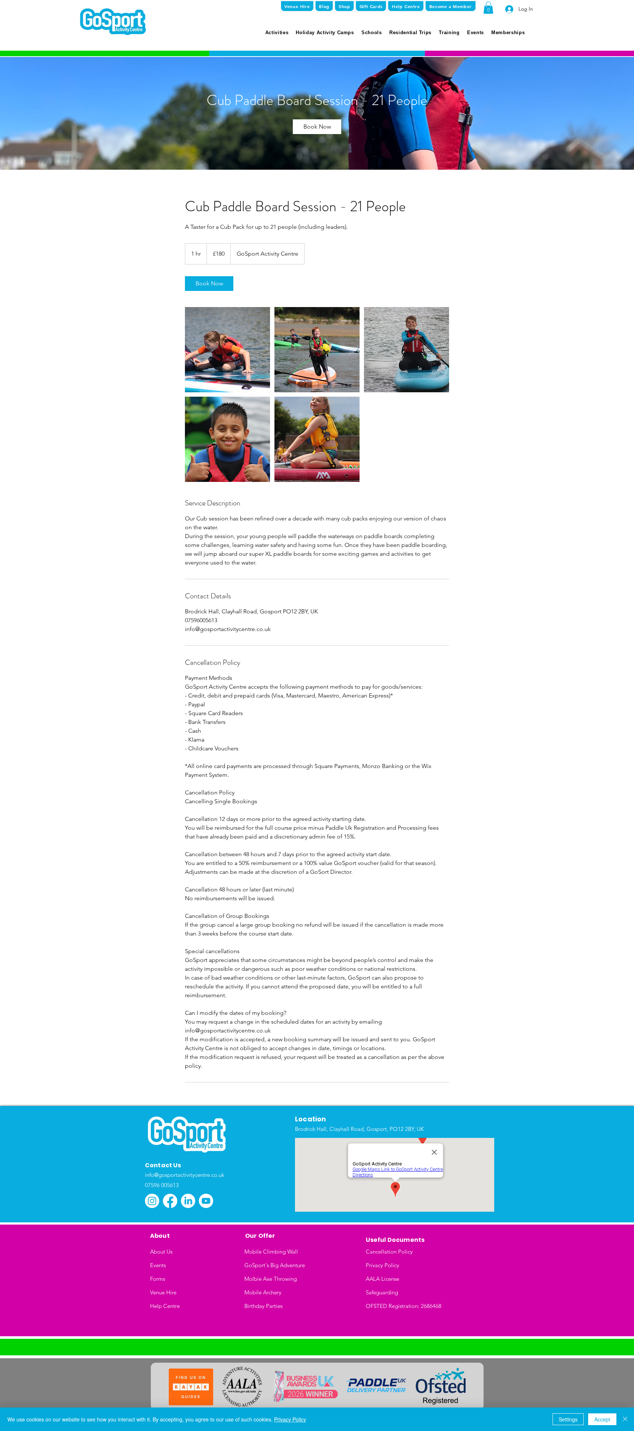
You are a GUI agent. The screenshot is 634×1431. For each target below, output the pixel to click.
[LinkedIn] (188, 1201)
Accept (602, 1419)
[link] (317, 126)
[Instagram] (152, 1201)
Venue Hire (163, 1292)
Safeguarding (382, 1292)
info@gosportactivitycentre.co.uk (184, 1174)
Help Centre (165, 1305)
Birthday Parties (263, 1305)
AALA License (382, 1278)
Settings (568, 1419)
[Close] (625, 1419)
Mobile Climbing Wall (271, 1251)
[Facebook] (170, 1201)
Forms (157, 1278)
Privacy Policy (382, 1265)
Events (158, 1265)
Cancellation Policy (389, 1251)
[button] (488, 7)
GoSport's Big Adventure (274, 1265)
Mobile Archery (262, 1292)
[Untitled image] (227, 349)
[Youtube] (206, 1201)
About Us (161, 1251)
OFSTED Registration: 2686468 (403, 1305)
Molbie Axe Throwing (270, 1278)
